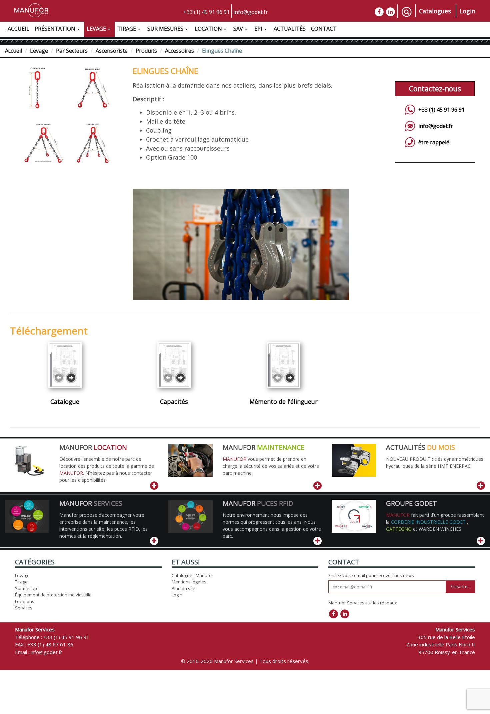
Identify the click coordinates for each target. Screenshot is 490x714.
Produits (146, 50)
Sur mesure (27, 588)
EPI (258, 28)
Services (23, 608)
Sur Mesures (165, 28)
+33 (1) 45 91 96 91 (206, 12)
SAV (238, 28)
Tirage (126, 28)
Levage (96, 28)
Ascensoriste (112, 50)
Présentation (55, 28)
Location (208, 28)
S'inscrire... (460, 586)
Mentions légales (189, 582)
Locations (24, 601)
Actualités (290, 28)
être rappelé (433, 142)
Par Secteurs (72, 50)
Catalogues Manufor (192, 575)
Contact (324, 28)
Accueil (18, 28)
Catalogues (435, 11)
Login (467, 11)
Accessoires (179, 50)
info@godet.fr (250, 12)
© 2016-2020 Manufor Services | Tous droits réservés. (245, 661)
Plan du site (183, 588)
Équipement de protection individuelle (53, 595)
